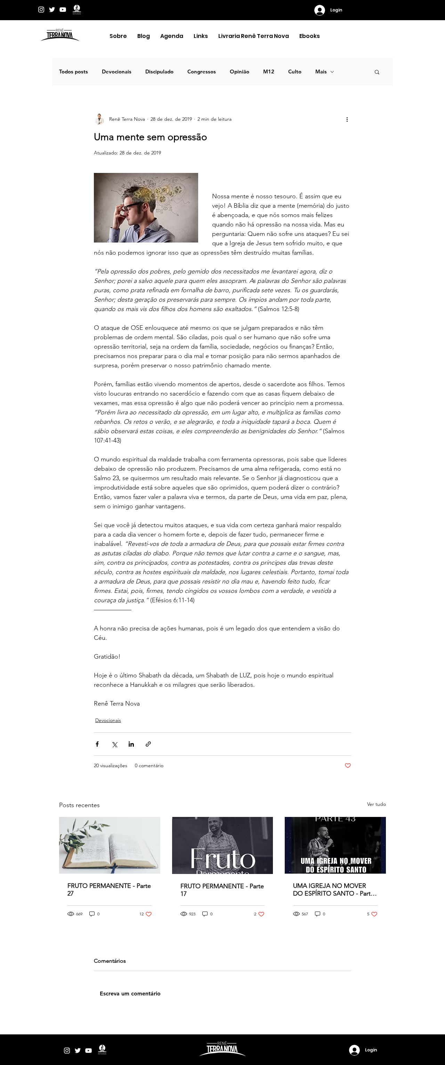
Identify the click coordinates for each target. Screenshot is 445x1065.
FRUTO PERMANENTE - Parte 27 (109, 889)
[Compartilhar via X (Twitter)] (114, 744)
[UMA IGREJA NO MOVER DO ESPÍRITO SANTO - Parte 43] (335, 845)
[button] (118, 36)
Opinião (239, 72)
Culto (294, 72)
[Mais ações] (347, 119)
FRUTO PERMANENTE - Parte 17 (222, 890)
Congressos (201, 72)
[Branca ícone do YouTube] (63, 10)
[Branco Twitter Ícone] (52, 10)
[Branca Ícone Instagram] (41, 10)
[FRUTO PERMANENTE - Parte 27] (109, 845)
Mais (321, 72)
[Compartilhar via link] (148, 744)
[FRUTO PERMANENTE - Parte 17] (222, 845)
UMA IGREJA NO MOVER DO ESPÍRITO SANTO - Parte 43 (333, 889)
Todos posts (73, 72)
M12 (268, 72)
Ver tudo (376, 804)
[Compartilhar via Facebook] (97, 744)
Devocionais (116, 72)
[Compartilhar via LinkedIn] (131, 744)
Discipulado (159, 72)
